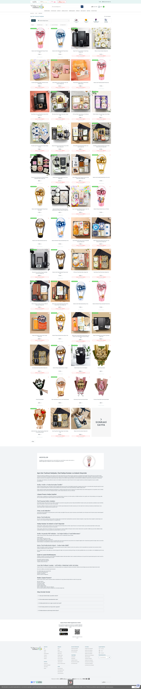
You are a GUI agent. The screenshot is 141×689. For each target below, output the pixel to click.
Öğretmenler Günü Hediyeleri (89, 655)
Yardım (100, 1)
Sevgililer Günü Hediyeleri (89, 648)
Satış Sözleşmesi (60, 671)
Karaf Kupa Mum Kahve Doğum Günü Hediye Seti (60, 432)
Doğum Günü (60, 653)
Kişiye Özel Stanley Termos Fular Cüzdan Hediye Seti (39, 336)
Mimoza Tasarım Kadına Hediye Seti (101, 50)
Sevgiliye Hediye (60, 655)
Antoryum (45, 656)
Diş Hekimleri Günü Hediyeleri (89, 665)
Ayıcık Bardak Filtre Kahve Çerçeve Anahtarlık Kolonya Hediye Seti (81, 241)
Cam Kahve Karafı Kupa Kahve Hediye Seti (39, 367)
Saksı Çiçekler (83, 10)
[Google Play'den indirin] (64, 634)
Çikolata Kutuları (60, 660)
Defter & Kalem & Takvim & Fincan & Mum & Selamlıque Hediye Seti (40, 304)
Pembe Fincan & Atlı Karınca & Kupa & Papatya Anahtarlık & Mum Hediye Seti (39, 178)
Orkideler (77, 10)
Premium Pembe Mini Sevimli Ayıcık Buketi (101, 399)
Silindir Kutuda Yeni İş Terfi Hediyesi (80, 367)
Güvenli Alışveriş (60, 668)
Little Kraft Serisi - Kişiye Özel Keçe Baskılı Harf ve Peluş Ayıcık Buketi (39, 432)
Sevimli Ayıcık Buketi (101, 367)
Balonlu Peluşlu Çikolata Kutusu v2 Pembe (101, 209)
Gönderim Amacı (47, 10)
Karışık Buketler (46, 653)
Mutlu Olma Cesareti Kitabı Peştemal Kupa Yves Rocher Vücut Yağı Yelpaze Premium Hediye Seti (80, 336)
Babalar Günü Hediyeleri (88, 653)
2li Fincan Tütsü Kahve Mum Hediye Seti (81, 272)
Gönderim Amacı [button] (40, 24)
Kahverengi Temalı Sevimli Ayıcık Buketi (81, 399)
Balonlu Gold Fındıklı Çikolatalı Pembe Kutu (101, 82)
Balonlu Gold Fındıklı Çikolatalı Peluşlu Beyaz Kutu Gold (40, 210)
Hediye (59, 650)
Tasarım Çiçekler (72, 10)
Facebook (102, 648)
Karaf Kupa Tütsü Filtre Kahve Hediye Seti (101, 272)
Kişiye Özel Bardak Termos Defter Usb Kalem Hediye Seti (101, 336)
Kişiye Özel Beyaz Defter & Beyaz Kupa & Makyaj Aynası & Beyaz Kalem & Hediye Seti (60, 210)
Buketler (58, 10)
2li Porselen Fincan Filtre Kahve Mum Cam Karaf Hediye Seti (80, 146)
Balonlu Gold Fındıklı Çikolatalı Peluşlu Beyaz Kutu (60, 51)
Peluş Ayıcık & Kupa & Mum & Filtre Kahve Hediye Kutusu (80, 83)
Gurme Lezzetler (65, 10)
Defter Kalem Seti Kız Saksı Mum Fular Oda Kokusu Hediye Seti (60, 83)
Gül (44, 648)
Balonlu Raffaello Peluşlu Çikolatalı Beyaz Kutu (60, 240)
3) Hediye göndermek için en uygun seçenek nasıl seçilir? (50, 603)
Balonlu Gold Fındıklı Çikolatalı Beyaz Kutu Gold (101, 177)
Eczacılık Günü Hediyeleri (89, 663)
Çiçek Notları (73, 658)
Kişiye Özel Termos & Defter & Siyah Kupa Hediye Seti (80, 51)
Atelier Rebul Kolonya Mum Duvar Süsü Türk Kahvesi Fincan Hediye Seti (101, 241)
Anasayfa (32, 13)
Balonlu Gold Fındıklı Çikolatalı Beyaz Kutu (80, 303)
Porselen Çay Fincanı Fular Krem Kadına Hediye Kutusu (39, 146)
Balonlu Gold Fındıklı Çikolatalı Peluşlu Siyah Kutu (60, 273)
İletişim (45, 668)
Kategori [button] (32, 24)
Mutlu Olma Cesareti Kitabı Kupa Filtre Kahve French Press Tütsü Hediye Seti (60, 304)
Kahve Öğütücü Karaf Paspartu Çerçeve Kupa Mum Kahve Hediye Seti (81, 178)
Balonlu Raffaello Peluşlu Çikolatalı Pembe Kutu (101, 303)
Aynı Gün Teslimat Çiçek (61, 663)
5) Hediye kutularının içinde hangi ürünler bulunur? (49, 610)
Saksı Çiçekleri (60, 656)
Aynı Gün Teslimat (55, 24)
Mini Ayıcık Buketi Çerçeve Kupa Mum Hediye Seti (60, 115)
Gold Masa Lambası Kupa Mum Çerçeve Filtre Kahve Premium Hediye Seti (101, 146)
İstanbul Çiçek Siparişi (74, 648)
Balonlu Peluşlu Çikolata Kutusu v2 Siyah (60, 367)
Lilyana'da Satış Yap (107, 1)
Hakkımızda (46, 663)
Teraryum (45, 655)
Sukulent (45, 658)
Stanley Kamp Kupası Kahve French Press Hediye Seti (60, 178)
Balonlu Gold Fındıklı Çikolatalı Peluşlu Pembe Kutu (40, 51)
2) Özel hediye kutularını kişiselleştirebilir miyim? (48, 599)
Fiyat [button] (46, 24)
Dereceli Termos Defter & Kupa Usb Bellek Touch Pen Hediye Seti (39, 273)
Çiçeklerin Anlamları (74, 660)
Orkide (45, 650)
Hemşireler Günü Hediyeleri (89, 661)
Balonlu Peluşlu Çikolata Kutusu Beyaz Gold (60, 335)
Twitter (102, 650)
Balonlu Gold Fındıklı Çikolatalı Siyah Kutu (39, 240)
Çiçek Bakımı (73, 656)
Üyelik (101, 6)
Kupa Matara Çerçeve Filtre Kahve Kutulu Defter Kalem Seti (39, 115)
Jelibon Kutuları (60, 661)
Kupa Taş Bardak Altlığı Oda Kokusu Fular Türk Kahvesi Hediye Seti (80, 210)
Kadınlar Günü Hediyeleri (88, 650)
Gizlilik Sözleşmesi (60, 673)
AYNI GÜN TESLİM (94, 10)
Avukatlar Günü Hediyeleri (89, 660)
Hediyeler (88, 10)
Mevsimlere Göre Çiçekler (75, 661)
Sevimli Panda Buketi (39, 399)
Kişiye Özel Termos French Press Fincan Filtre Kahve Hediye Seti (60, 146)
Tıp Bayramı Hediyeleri (88, 658)
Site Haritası (46, 666)
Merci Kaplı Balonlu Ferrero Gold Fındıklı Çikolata (60, 399)
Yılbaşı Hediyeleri (87, 656)
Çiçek (36, 13)
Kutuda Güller (53, 10)
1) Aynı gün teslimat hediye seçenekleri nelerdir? (48, 595)
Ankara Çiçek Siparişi (74, 650)
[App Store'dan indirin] (64, 630)
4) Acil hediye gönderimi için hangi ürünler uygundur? (49, 606)
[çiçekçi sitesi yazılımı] (106, 682)
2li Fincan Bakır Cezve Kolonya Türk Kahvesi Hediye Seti (81, 115)
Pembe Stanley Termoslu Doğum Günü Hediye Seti (101, 115)
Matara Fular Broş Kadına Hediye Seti (80, 431)
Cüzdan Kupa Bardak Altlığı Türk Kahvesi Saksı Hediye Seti (39, 83)
